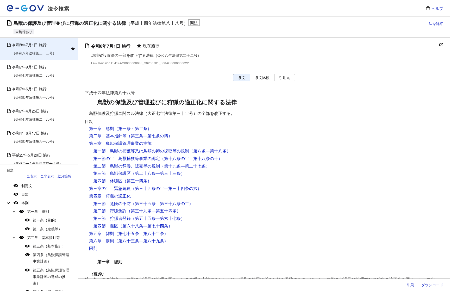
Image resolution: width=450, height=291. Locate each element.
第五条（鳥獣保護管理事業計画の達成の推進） (51, 276)
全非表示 (47, 176)
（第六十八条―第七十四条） (145, 226)
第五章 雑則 (101, 233)
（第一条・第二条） (133, 128)
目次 (25, 194)
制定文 (26, 185)
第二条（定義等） (47, 228)
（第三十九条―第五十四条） (154, 211)
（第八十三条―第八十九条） (141, 241)
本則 (25, 202)
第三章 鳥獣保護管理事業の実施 (120, 143)
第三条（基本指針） (49, 246)
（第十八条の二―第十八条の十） (191, 158)
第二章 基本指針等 (43, 237)
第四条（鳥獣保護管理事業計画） (51, 258)
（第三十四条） (137, 181)
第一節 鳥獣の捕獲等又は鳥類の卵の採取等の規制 (141, 151)
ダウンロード (432, 284)
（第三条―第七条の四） (149, 136)
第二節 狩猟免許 (110, 211)
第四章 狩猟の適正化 (110, 196)
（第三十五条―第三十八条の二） (162, 203)
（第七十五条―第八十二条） (141, 233)
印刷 (410, 284)
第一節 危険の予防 (112, 203)
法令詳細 (436, 23)
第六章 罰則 (101, 241)
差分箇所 (64, 176)
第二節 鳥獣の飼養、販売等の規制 (126, 166)
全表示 (32, 176)
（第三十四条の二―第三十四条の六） (166, 188)
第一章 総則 (38, 211)
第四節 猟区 (105, 226)
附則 (93, 248)
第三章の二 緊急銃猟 (110, 188)
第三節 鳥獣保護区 (112, 173)
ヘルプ (437, 8)
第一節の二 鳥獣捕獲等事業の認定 (126, 158)
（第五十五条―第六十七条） (158, 218)
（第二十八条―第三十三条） (158, 173)
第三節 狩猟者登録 (112, 218)
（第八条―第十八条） (210, 151)
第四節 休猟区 (107, 181)
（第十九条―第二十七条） (185, 166)
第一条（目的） (45, 219)
